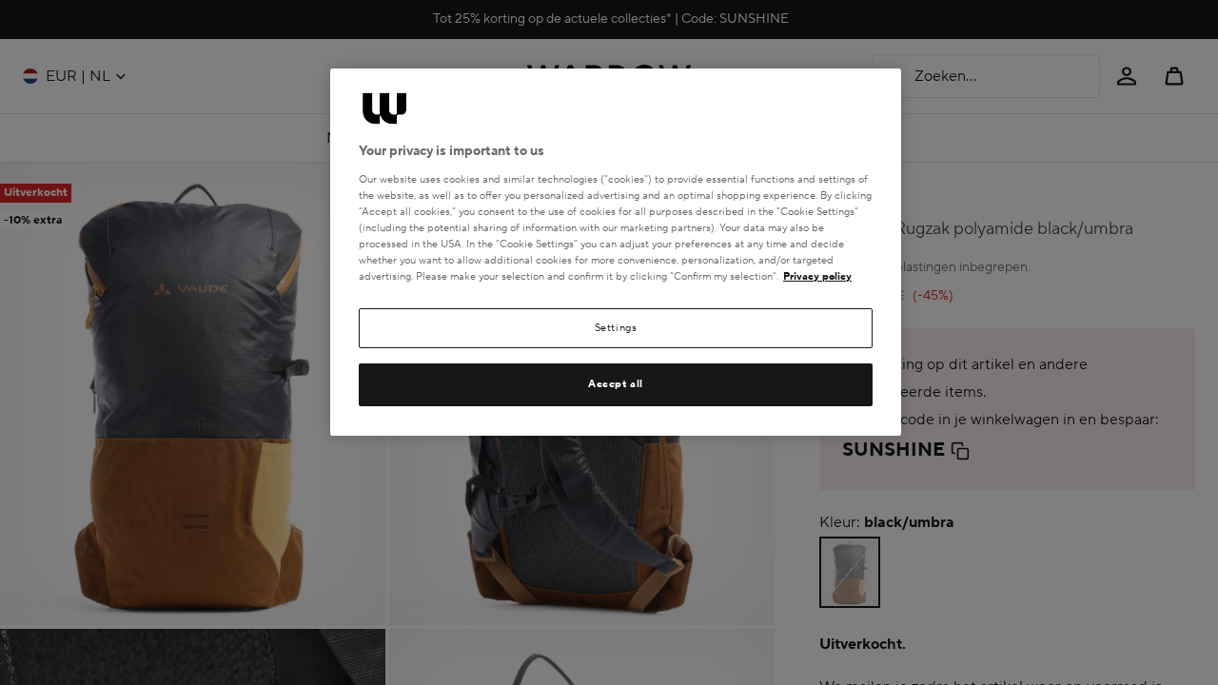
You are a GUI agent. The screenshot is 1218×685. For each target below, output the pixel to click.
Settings (616, 328)
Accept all (615, 384)
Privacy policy (817, 276)
